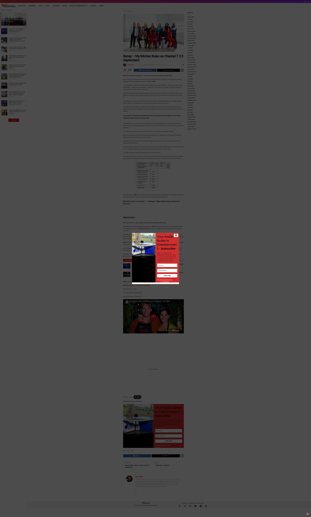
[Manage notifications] (307, 514)
